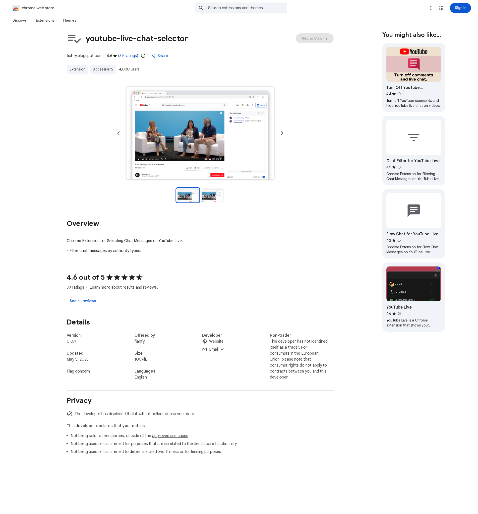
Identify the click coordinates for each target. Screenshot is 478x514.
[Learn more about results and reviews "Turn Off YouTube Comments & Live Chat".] (399, 94)
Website (216, 341)
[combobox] (247, 8)
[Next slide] (282, 133)
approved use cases (170, 435)
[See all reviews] (83, 301)
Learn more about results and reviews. (124, 287)
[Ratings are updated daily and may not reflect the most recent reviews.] (143, 56)
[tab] (20, 20)
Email (214, 349)
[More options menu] (431, 8)
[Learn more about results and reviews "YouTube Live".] (399, 314)
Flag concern (78, 371)
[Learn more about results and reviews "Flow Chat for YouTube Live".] (399, 240)
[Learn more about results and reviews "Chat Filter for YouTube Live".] (399, 167)
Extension (77, 69)
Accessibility (103, 69)
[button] (441, 8)
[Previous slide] (118, 133)
